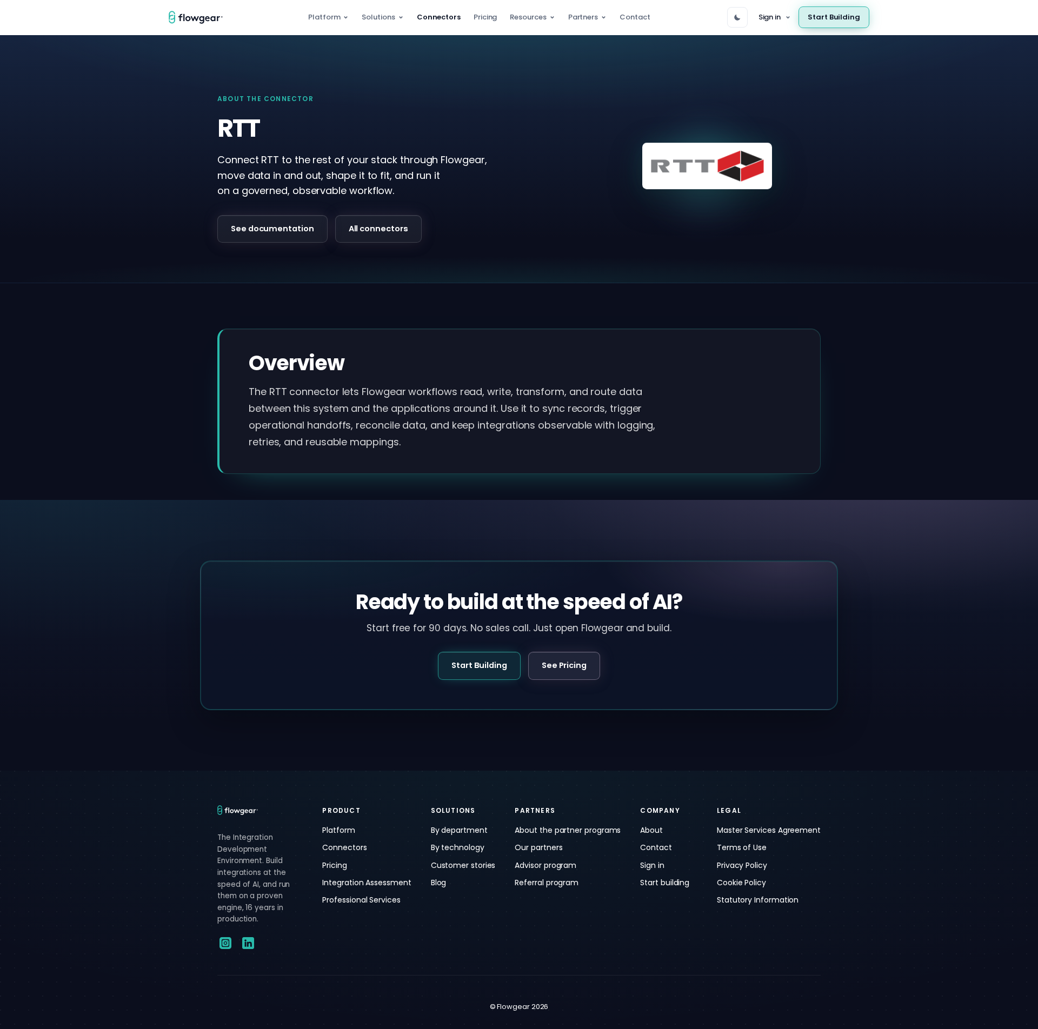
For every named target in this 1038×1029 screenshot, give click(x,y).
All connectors (378, 228)
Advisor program (545, 865)
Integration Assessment (366, 882)
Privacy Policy (742, 865)
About (651, 830)
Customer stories (463, 865)
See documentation (272, 228)
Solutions (378, 17)
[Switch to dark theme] (737, 17)
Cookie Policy (741, 882)
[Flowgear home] (200, 17)
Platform (324, 17)
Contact (635, 17)
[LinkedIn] (248, 943)
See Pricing (564, 665)
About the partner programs (568, 830)
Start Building (834, 17)
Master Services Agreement (769, 830)
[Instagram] (225, 943)
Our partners (538, 847)
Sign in (769, 17)
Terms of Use (742, 847)
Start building (664, 882)
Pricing (485, 17)
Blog (439, 882)
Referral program (546, 882)
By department (459, 830)
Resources (528, 17)
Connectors (439, 17)
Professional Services (361, 899)
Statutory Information (758, 899)
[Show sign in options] (787, 18)
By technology (457, 847)
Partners (583, 17)
